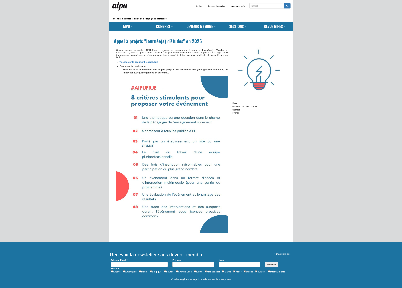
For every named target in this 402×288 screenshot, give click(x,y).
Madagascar (213, 271)
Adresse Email (119, 260)
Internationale (277, 271)
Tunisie (262, 271)
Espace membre (237, 5)
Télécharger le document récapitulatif (139, 62)
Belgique (157, 271)
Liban (199, 271)
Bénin (144, 271)
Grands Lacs (185, 271)
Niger (238, 271)
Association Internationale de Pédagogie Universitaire (140, 18)
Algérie (117, 271)
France (170, 271)
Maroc (228, 271)
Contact (199, 5)
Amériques (131, 271)
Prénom (176, 260)
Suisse (249, 271)
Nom (221, 260)
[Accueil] (120, 6)
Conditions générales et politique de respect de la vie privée (201, 279)
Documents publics (216, 5)
